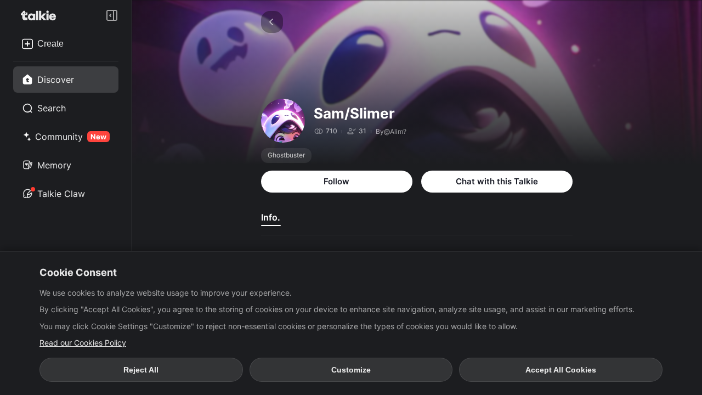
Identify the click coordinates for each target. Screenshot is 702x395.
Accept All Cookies (560, 369)
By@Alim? (391, 131)
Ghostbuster (286, 155)
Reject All (140, 369)
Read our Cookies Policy (82, 342)
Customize (351, 369)
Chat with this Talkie (497, 181)
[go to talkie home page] (41, 15)
